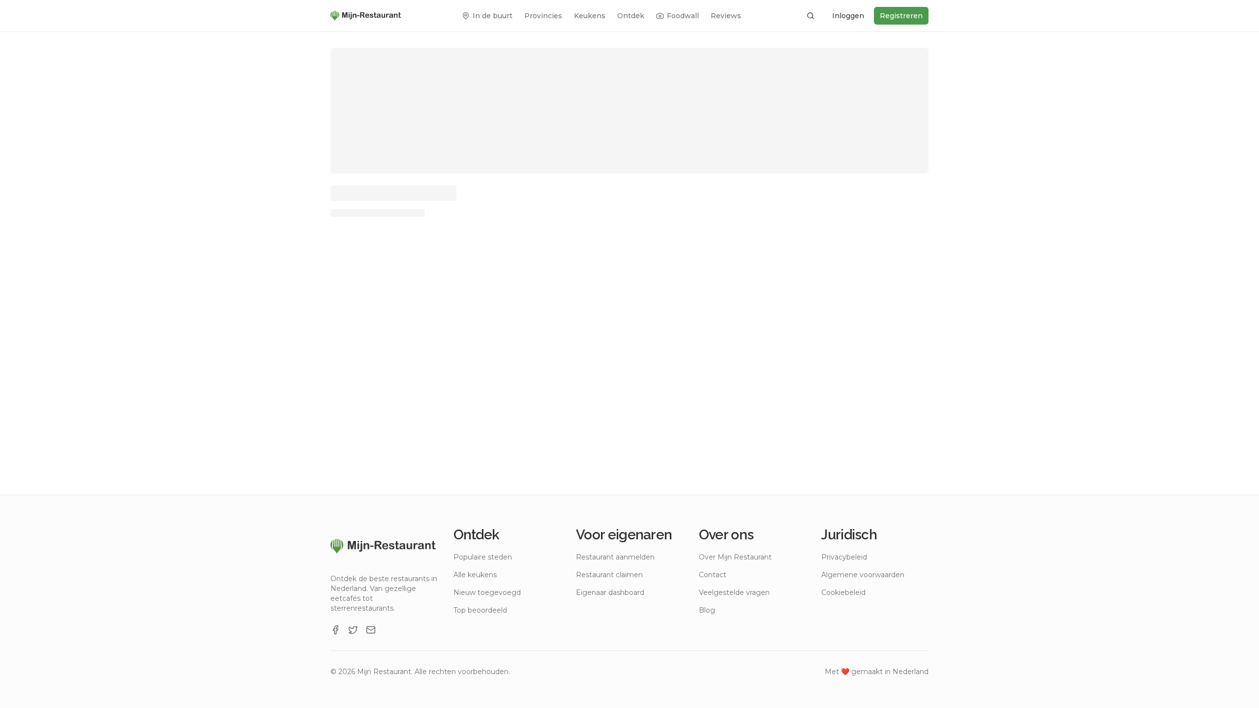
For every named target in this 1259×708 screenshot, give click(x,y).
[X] (353, 630)
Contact (712, 574)
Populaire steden (482, 557)
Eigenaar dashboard (610, 592)
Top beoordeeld (480, 610)
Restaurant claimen (609, 574)
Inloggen (848, 15)
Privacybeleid (844, 557)
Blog (707, 610)
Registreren (901, 15)
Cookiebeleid (843, 592)
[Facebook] (335, 630)
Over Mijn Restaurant (735, 557)
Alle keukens (475, 574)
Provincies (543, 15)
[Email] (371, 630)
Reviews (726, 15)
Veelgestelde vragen (734, 592)
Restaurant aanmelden (615, 557)
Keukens (589, 15)
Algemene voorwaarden (862, 574)
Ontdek (630, 15)
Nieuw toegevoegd (487, 592)
